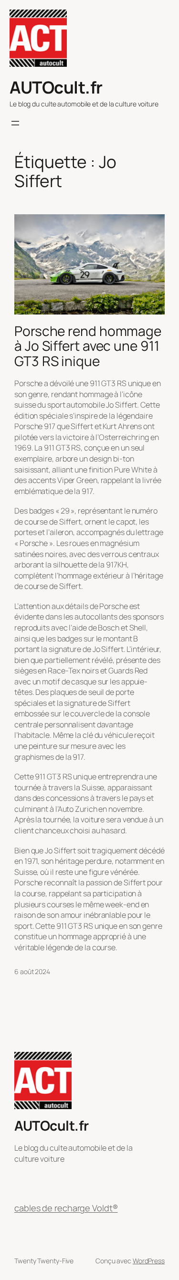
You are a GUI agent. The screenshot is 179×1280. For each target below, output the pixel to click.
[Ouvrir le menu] (15, 123)
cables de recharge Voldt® (66, 1208)
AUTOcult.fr (56, 87)
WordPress (149, 1260)
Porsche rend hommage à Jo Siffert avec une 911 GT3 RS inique (87, 346)
